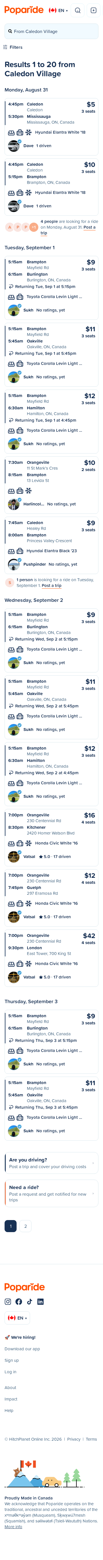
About (10, 1387)
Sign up (12, 1360)
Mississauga (39, 116)
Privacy (73, 1439)
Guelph (34, 887)
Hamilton (36, 408)
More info (13, 1527)
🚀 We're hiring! (20, 1337)
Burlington (37, 274)
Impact (11, 1399)
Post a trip (52, 585)
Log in (10, 1372)
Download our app (22, 1349)
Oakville (35, 341)
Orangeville (38, 462)
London (34, 948)
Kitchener (36, 827)
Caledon (35, 104)
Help (9, 1410)
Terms (91, 1439)
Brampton (36, 177)
